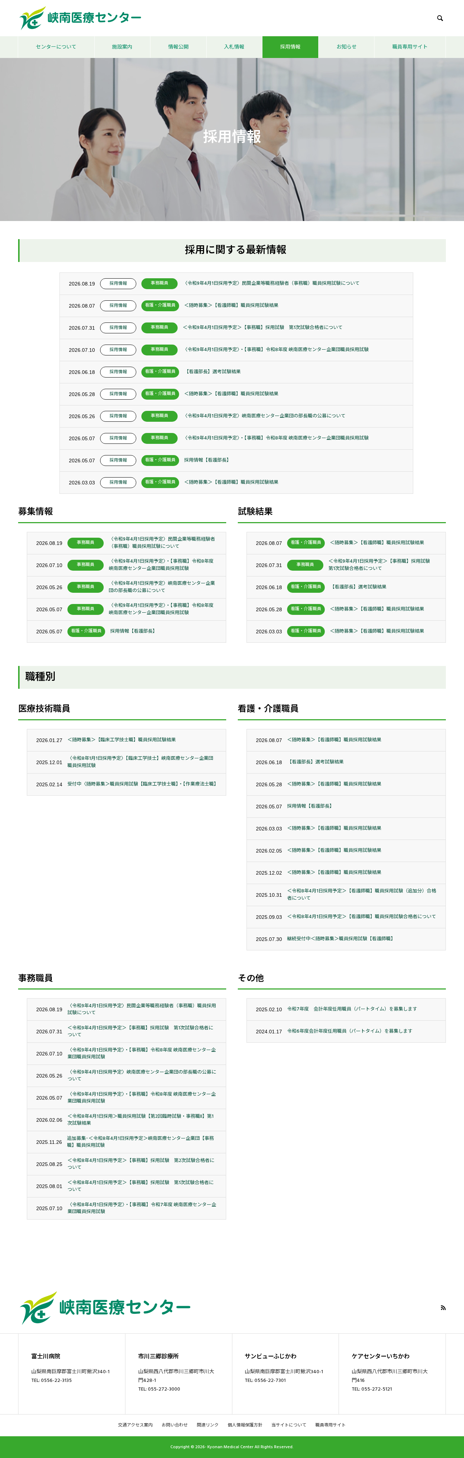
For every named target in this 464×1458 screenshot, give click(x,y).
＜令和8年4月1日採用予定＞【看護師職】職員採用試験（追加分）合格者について (361, 894)
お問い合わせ (175, 1425)
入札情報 (234, 47)
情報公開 (178, 47)
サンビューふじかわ (271, 1357)
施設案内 (122, 47)
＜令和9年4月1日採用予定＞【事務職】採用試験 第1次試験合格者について (263, 327)
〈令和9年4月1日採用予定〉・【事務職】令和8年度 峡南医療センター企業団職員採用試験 (276, 349)
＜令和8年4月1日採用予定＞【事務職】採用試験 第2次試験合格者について (140, 1164)
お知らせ (346, 47)
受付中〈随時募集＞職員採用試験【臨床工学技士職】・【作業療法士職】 (142, 784)
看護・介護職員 (160, 305)
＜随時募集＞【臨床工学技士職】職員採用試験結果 (121, 740)
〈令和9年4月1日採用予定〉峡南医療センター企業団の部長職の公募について (264, 416)
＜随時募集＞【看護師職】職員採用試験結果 (231, 305)
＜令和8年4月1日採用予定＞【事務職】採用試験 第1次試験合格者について (140, 1186)
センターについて (56, 47)
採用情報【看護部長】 (207, 460)
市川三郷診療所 (158, 1357)
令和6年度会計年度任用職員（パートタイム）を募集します (350, 1031)
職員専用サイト (410, 47)
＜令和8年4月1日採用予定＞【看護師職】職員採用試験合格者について (361, 916)
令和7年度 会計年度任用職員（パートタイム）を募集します (352, 1009)
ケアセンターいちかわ (381, 1357)
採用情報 (290, 47)
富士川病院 (45, 1357)
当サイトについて (289, 1425)
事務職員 (159, 283)
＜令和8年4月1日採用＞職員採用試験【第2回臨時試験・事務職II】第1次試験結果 (140, 1120)
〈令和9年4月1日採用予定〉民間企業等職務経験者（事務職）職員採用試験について (271, 283)
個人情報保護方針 (245, 1425)
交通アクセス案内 (135, 1425)
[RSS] (443, 1307)
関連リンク (208, 1425)
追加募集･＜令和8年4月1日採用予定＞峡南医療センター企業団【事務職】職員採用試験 (140, 1142)
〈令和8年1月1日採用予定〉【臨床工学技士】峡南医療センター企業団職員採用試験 (140, 762)
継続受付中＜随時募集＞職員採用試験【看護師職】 (341, 939)
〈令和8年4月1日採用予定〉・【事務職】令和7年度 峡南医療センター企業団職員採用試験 (141, 1208)
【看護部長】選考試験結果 (212, 371)
